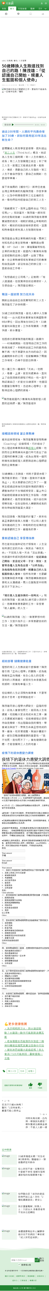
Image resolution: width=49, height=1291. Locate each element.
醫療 (32, 8)
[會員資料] (41, 3)
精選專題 (31, 1276)
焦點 (4, 8)
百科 (40, 8)
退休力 (15, 1280)
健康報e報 (26, 1264)
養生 (12, 8)
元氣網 (9, 60)
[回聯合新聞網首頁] (3, 3)
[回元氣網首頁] (9, 3)
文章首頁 (23, 1280)
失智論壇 (22, 8)
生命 (22, 1071)
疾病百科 (40, 1276)
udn (3, 60)
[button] (45, 8)
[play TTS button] (13, 125)
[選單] (45, 3)
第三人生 (10, 152)
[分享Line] (18, 14)
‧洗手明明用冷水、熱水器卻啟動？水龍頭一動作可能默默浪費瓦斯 (24, 1033)
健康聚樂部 (20, 1276)
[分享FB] (6, 14)
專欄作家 (33, 1280)
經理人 (32, 448)
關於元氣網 (9, 1276)
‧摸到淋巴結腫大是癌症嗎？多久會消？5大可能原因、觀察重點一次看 (24, 1054)
